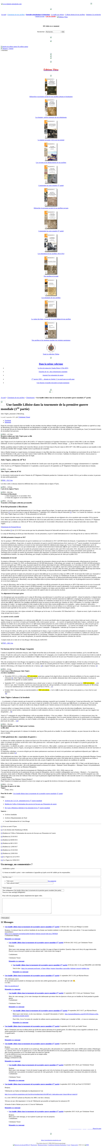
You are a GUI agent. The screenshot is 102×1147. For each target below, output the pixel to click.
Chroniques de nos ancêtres (16, 398)
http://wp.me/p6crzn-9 (12, 986)
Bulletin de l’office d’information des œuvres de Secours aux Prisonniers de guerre (31, 804)
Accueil (3, 14)
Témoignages (30, 398)
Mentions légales (42, 1145)
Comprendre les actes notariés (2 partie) (51, 231)
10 (17, 721)
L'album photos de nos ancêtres (75, 14)
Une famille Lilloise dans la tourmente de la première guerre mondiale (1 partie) (32, 927)
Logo (68, 1145)
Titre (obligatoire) (7, 890)
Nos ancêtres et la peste (51, 276)
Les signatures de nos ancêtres (51, 298)
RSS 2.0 (27, 1145)
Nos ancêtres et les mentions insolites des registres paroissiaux (51, 340)
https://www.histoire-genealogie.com (51, 1140)
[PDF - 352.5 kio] (7, 480)
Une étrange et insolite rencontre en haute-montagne (53, 383)
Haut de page (97, 1128)
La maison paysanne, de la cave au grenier (51, 140)
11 (15, 753)
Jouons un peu (39, 16)
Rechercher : (41, 32)
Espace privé (74, 1145)
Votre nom (9, 881)
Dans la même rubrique (51, 364)
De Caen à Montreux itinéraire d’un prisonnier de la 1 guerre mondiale (27, 808)
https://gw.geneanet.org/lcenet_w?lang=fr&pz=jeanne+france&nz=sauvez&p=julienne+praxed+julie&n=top (55, 968)
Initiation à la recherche (93, 14)
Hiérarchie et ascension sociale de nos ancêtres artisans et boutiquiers (51, 96)
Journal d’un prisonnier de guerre (53, 375)
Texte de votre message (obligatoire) (13, 892)
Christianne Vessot (24, 417)
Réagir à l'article (7, 48)
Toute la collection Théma (51, 354)
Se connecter (52, 881)
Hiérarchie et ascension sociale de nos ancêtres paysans (51, 208)
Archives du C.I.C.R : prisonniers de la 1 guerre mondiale (23, 801)
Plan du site (34, 1145)
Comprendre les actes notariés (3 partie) (51, 185)
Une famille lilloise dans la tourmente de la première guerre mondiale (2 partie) (38, 793)
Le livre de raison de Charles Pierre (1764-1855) (53, 368)
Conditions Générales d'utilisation (57, 1145)
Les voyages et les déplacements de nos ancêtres (51, 162)
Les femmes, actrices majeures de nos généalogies (51, 117)
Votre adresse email (12, 883)
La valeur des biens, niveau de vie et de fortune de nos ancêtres (51, 319)
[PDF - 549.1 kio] (7, 643)
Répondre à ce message (12, 939)
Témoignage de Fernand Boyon (11, 527)
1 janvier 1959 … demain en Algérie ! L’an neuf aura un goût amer (53, 379)
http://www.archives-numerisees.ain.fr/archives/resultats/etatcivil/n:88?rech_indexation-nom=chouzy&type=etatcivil (41, 1094)
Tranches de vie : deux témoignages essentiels (53, 371)
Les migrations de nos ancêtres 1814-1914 (51, 253)
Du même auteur (22, 46)
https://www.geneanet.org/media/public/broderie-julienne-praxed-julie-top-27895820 (31, 934)
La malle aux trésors (57, 14)
